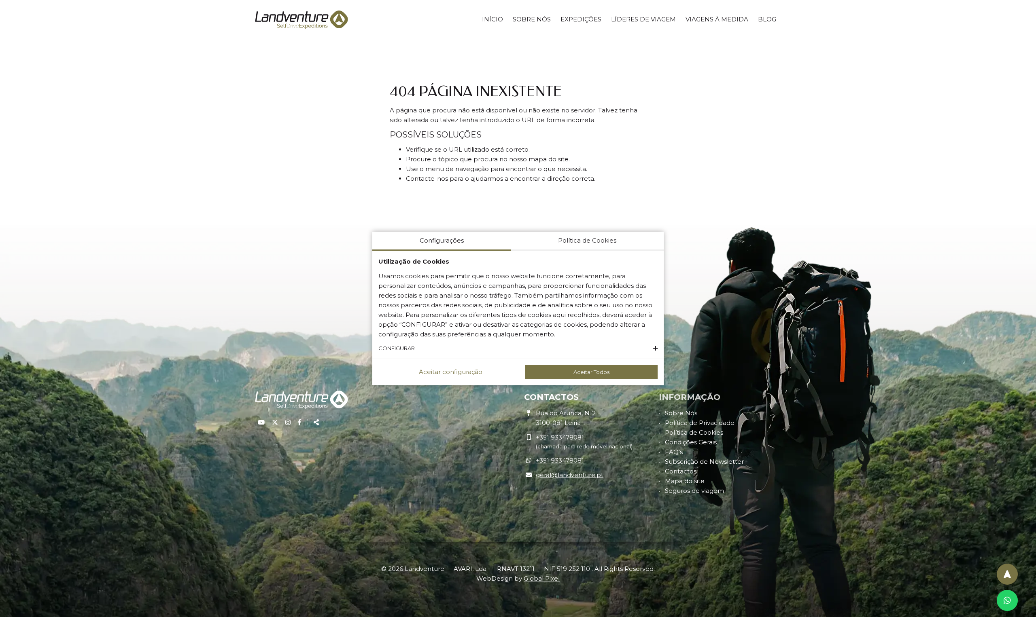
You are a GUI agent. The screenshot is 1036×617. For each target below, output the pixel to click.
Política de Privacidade (700, 423)
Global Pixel (542, 578)
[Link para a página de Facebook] (299, 422)
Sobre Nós (681, 413)
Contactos (680, 471)
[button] (518, 348)
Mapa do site (685, 481)
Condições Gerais (691, 442)
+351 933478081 (560, 437)
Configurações (442, 240)
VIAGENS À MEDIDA (717, 19)
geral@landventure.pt (569, 475)
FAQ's (674, 452)
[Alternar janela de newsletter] (1007, 574)
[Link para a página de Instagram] (288, 422)
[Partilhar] (314, 422)
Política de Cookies (694, 432)
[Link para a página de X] (275, 422)
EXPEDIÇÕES (580, 19)
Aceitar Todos (591, 372)
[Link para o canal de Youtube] (262, 422)
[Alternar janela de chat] (1007, 600)
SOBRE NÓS (532, 19)
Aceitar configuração (450, 372)
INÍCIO (492, 19)
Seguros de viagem (694, 490)
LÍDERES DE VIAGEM (643, 19)
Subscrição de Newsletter (704, 461)
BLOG (767, 19)
